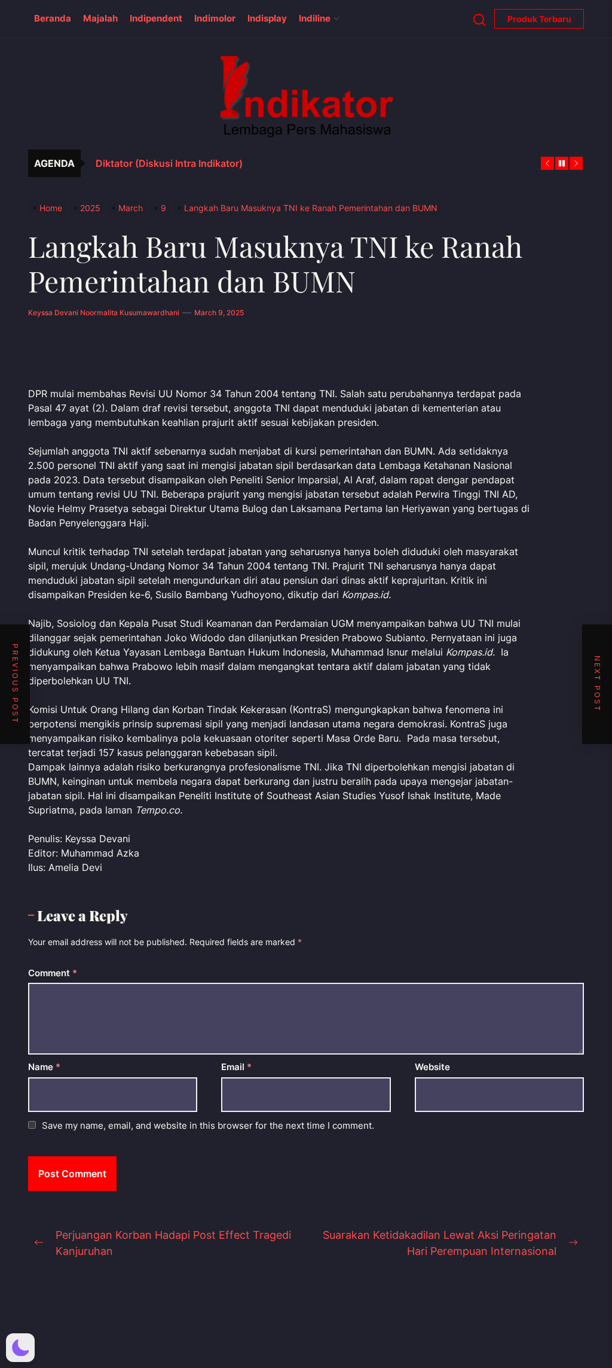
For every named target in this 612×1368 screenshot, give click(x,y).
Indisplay (267, 18)
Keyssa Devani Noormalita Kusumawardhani (103, 312)
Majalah (100, 18)
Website (432, 1067)
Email (236, 1067)
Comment (52, 973)
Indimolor (214, 18)
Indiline (315, 18)
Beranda (52, 18)
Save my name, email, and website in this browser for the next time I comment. (208, 1125)
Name (44, 1067)
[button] (20, 1347)
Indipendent (156, 18)
